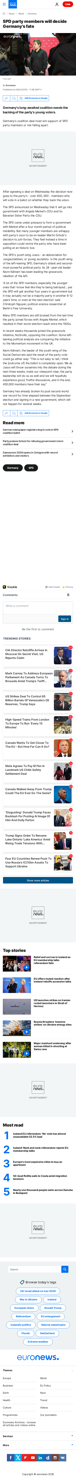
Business (8, 1385)
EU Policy (45, 1385)
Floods (26, 1333)
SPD (31, 467)
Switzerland (47, 1333)
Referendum (23, 1316)
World (21, 14)
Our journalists (48, 1414)
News (11, 14)
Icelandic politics (21, 1324)
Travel (43, 1400)
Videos (44, 1407)
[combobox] (38, 1269)
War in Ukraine (28, 1299)
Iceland (52, 1299)
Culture (7, 1407)
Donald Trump (53, 1307)
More (6, 1445)
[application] (38, 54)
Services (8, 1436)
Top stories (14, 950)
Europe (7, 1377)
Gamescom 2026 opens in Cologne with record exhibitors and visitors (30, 454)
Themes (7, 1370)
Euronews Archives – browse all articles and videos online (19, 1424)
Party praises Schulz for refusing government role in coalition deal (33, 443)
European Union (24, 1307)
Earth (6, 1392)
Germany (32, 14)
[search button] (64, 1269)
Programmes (10, 1414)
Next (43, 1392)
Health (6, 1400)
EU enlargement (50, 1316)
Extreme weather (38, 1341)
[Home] (4, 13)
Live (67, 4)
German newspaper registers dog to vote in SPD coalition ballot (30, 431)
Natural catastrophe (53, 1324)
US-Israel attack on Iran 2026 (38, 1290)
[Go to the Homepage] (12, 4)
